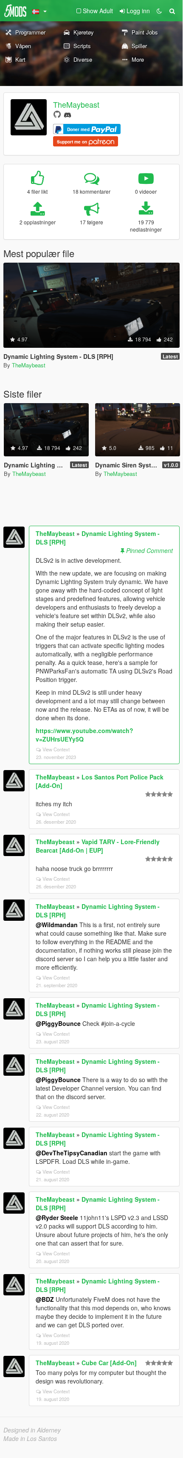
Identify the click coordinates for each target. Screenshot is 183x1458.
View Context (56, 749)
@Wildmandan (57, 924)
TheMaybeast (76, 104)
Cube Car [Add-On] (109, 1362)
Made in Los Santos (30, 1438)
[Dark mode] (159, 10)
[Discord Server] (67, 114)
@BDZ (45, 1299)
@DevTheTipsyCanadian (71, 1153)
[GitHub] (57, 114)
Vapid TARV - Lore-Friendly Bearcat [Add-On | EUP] (98, 845)
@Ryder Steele (57, 1217)
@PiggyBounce (58, 1023)
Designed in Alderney (32, 1430)
